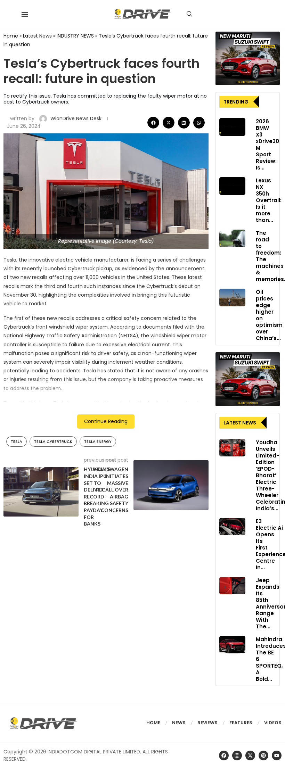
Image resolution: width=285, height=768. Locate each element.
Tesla (16, 441)
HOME (153, 722)
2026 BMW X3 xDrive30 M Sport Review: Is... (267, 144)
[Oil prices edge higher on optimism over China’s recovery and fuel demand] (232, 297)
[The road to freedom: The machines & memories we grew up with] (232, 238)
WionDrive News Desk (76, 118)
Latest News (37, 35)
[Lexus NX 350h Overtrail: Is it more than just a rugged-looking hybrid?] (232, 186)
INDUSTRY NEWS (75, 35)
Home (10, 35)
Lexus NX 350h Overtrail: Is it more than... (269, 200)
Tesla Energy (98, 441)
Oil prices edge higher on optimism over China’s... (269, 315)
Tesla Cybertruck (53, 441)
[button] (153, 123)
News (179, 722)
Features (240, 722)
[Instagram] (237, 755)
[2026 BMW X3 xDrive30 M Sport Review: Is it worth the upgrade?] (232, 126)
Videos (273, 722)
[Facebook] (224, 755)
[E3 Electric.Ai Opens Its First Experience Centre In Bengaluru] (232, 526)
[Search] (189, 14)
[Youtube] (277, 755)
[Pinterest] (263, 755)
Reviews (207, 722)
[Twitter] (250, 755)
